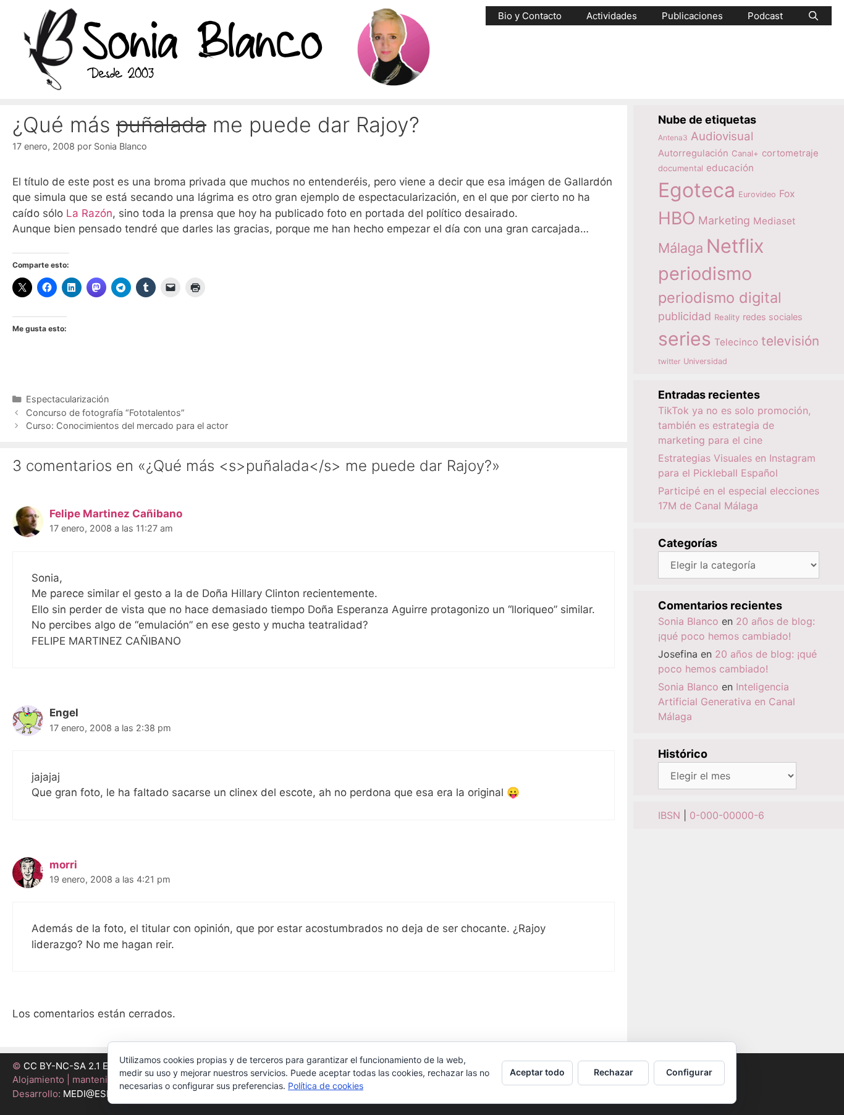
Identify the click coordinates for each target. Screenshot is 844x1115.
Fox (787, 194)
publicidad (684, 316)
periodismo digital (720, 298)
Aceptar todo (537, 1072)
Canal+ (745, 153)
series (684, 339)
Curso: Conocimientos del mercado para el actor (127, 425)
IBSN (669, 815)
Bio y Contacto (530, 16)
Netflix (735, 245)
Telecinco (736, 342)
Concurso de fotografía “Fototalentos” (105, 412)
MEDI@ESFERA (96, 1094)
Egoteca (696, 190)
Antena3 (673, 137)
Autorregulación (693, 153)
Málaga (680, 248)
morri (63, 865)
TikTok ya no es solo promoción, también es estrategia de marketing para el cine (734, 425)
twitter (669, 361)
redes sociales (773, 317)
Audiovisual (722, 136)
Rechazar (613, 1072)
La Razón (89, 213)
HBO (676, 218)
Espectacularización (67, 399)
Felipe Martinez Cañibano (115, 513)
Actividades (611, 16)
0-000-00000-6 (727, 815)
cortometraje (790, 153)
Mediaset (774, 221)
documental (680, 168)
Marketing (724, 220)
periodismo (705, 273)
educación (730, 168)
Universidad (705, 361)
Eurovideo (757, 194)
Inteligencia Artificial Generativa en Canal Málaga (726, 701)
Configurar (689, 1072)
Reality (727, 317)
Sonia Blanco (688, 621)
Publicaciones (692, 16)
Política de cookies (325, 1085)
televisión (790, 341)
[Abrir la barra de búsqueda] (813, 15)
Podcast (765, 16)
